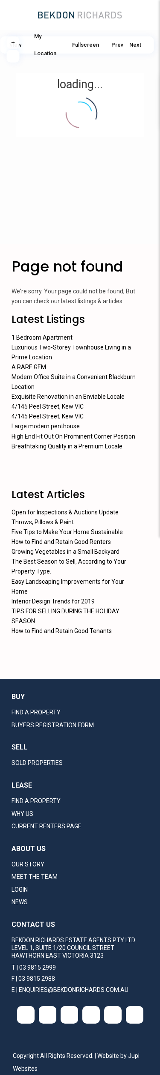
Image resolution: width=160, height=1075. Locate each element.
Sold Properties (37, 762)
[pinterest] (134, 1015)
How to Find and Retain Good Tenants (62, 630)
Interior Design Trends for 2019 (53, 601)
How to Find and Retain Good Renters (61, 541)
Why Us (22, 813)
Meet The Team (35, 876)
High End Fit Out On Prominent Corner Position (73, 436)
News (20, 902)
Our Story (28, 864)
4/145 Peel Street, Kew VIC (48, 406)
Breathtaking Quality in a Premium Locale (67, 446)
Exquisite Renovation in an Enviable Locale (68, 396)
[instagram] (113, 1015)
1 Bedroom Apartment (42, 337)
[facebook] (26, 1015)
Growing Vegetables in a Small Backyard (65, 551)
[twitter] (47, 1015)
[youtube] (91, 1015)
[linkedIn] (69, 1015)
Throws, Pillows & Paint (43, 522)
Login (20, 889)
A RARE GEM (29, 367)
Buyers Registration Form (53, 725)
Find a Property (36, 712)
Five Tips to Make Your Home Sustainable (67, 532)
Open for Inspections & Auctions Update (65, 512)
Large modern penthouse (46, 426)
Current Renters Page (46, 826)
